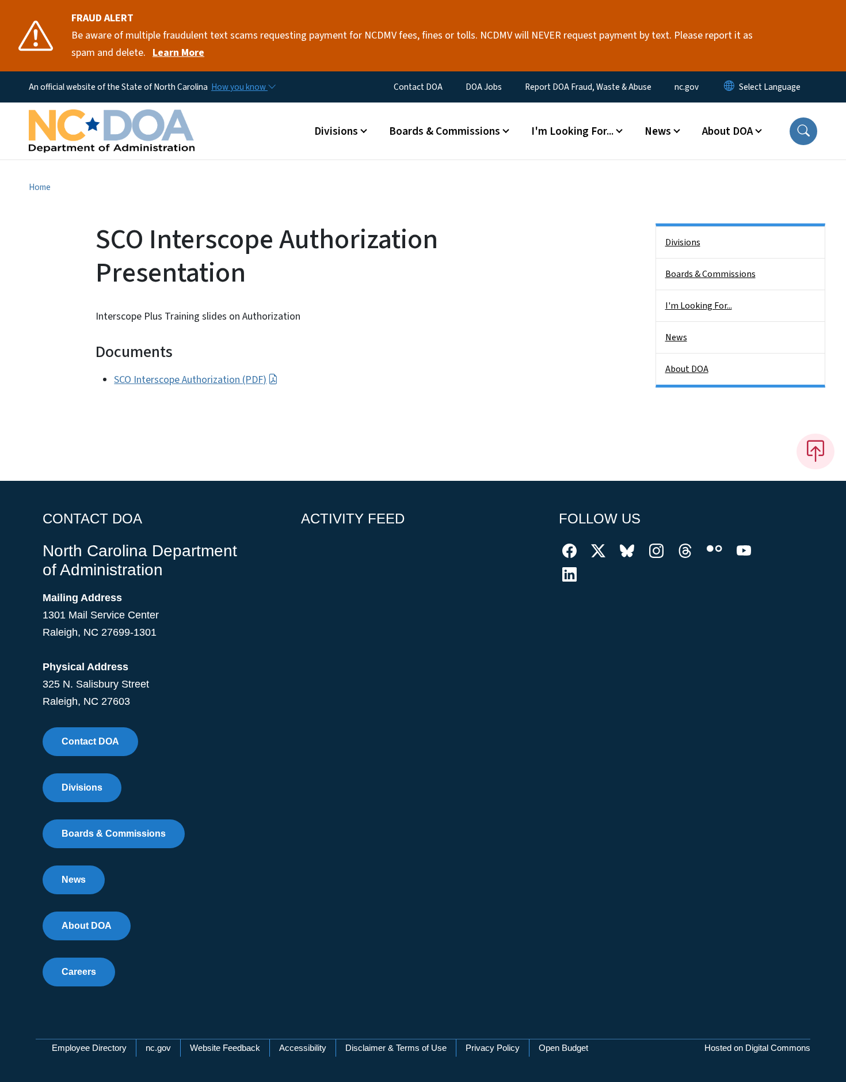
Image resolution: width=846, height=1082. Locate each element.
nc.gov (686, 87)
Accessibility (302, 1048)
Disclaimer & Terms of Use (396, 1048)
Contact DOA (418, 87)
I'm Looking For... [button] (572, 131)
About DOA (686, 369)
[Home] (112, 118)
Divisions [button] (336, 131)
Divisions (682, 242)
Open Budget (563, 1048)
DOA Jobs (484, 87)
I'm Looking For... (698, 305)
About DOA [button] (727, 131)
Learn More (178, 52)
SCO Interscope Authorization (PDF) (190, 380)
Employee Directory (89, 1048)
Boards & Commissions (710, 274)
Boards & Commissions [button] (444, 131)
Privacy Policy (493, 1048)
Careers (79, 972)
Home (40, 187)
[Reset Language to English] (729, 87)
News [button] (658, 131)
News (676, 337)
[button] (803, 131)
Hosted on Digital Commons (757, 1048)
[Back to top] (815, 451)
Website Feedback (225, 1048)
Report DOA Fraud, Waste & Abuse (588, 87)
